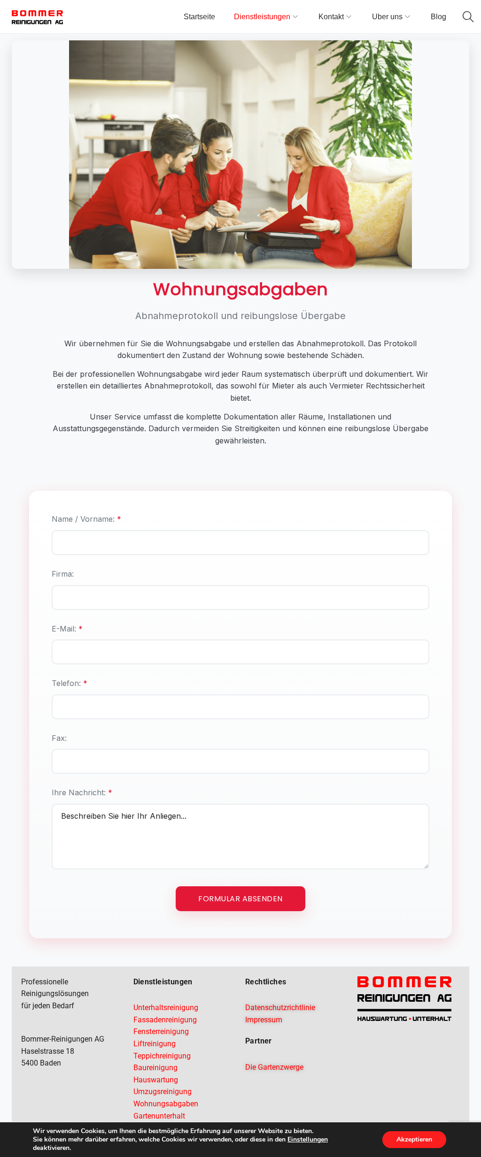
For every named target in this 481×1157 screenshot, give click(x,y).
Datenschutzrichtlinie (280, 1007)
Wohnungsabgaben (165, 1103)
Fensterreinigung (161, 1031)
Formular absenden (240, 898)
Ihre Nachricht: (82, 792)
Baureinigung (155, 1067)
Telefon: (69, 683)
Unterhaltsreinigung (165, 1007)
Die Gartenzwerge (274, 1067)
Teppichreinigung (162, 1055)
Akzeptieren (414, 1139)
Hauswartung (155, 1079)
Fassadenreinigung (165, 1019)
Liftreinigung (154, 1043)
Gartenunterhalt (159, 1115)
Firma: (63, 573)
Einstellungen (307, 1139)
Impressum (263, 1019)
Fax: (59, 738)
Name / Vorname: (86, 519)
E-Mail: (67, 628)
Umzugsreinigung (162, 1091)
